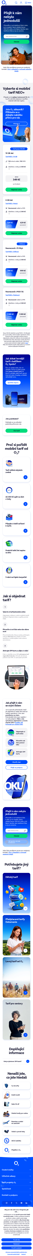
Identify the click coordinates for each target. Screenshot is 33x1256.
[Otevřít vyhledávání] (16, 3)
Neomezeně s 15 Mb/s (14, 248)
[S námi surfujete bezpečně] (16, 575)
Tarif (12, 203)
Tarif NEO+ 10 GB (11, 157)
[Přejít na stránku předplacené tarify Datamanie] (16, 935)
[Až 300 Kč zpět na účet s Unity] (16, 496)
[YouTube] (21, 1203)
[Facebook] (11, 1203)
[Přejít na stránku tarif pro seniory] (16, 1019)
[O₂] (4, 2)
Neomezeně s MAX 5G (15, 291)
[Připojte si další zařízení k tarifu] (16, 523)
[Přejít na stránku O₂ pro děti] (16, 893)
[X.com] (16, 1203)
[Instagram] (7, 1203)
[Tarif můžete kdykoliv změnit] (16, 469)
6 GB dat (9, 200)
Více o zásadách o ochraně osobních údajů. (19, 70)
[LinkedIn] (26, 1203)
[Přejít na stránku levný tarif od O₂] (16, 977)
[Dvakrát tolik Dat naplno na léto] (16, 549)
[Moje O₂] (21, 3)
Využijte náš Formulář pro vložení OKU (14, 723)
